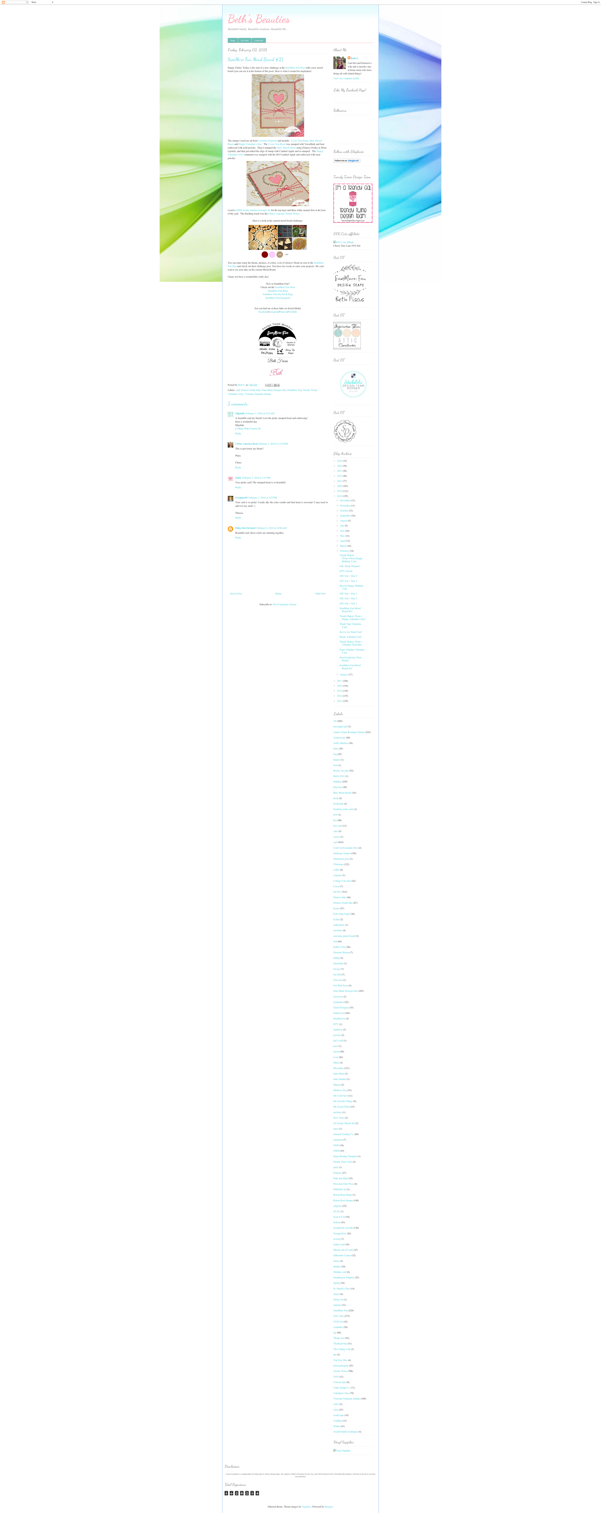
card (238, 390)
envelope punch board (344, 935)
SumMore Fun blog (295, 67)
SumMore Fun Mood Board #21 (350, 667)
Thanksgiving (340, 1343)
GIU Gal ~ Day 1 (348, 603)
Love (335, 1057)
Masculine (338, 1068)
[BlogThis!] (269, 385)
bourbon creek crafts (343, 809)
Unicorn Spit (339, 1382)
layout (336, 1051)
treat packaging (340, 1365)
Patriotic (337, 1172)
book (335, 798)
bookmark (338, 803)
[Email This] (266, 385)
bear (335, 765)
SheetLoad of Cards (343, 1249)
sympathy (338, 1327)
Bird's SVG (339, 776)
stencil (336, 1294)
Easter (336, 908)
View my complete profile (346, 78)
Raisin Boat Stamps (343, 1200)
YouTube (292, 311)
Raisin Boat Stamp (342, 1194)
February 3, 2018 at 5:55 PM (263, 497)
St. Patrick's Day (341, 1288)
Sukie (238, 477)
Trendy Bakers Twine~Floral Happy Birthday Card (351, 558)
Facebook (263, 311)
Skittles (337, 1266)
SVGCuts (338, 1321)
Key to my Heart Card (351, 631)
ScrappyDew (339, 1233)
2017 (340, 680)
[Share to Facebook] (275, 385)
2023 (340, 470)
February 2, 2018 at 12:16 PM (273, 443)
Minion (337, 1084)
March (343, 545)
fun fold (337, 974)
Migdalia (240, 413)
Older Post (320, 593)
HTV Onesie (346, 571)
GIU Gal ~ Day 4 (348, 580)
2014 (340, 695)
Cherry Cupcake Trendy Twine (283, 213)
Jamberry (337, 1029)
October (344, 510)
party (335, 1167)
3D (334, 721)
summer (337, 1304)
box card (337, 825)
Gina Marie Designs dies (274, 390)
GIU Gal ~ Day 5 (348, 575)
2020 (340, 486)
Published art (339, 1189)
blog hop (337, 787)
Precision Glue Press (343, 1183)
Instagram (273, 311)
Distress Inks (339, 897)
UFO (336, 1376)
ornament (338, 1139)
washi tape (338, 1415)
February (345, 550)
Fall (335, 941)
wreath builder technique (345, 1431)
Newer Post (236, 593)
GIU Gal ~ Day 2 (348, 598)
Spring (336, 1282)
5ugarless (306, 1506)
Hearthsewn (339, 1018)
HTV (336, 1024)
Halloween (338, 1013)
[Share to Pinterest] (278, 385)
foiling (336, 957)
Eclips (336, 919)
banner (336, 759)
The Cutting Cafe (341, 1349)
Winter (336, 1426)
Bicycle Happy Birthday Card (352, 587)
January (344, 674)
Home (233, 40)
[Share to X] (272, 385)
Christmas (338, 864)
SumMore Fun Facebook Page (278, 294)
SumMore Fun (294, 390)
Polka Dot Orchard (245, 528)
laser (335, 1046)
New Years (338, 1117)
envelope (337, 930)
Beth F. (355, 58)
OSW (336, 1145)
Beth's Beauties (259, 19)
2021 (340, 481)
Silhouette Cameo (342, 1255)
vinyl (335, 1409)
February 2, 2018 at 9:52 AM (260, 413)
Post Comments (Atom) (284, 604)
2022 (340, 475)
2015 (340, 690)
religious (337, 1205)
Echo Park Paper (341, 913)
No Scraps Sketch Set (344, 1123)
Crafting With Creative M (247, 428)
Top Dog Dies (340, 1360)
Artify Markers (340, 743)
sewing (336, 1238)
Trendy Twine (310, 390)
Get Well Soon (340, 985)
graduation (338, 1002)
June (342, 530)
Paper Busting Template (345, 1156)
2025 (340, 460)
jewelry (337, 1035)
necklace (337, 1112)
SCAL (336, 1211)
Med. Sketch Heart (286, 147)
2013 (340, 700)
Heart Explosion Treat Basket (350, 659)
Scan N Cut (339, 1216)
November (345, 505)
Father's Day (339, 946)
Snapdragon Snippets (343, 1277)
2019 (340, 491)
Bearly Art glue (341, 770)
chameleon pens (341, 858)
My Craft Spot (340, 1095)
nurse (336, 1128)
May (342, 535)
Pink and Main (340, 1178)
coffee (336, 869)
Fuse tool (337, 979)
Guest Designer (341, 1007)
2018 (340, 496)
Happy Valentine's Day (250, 144)
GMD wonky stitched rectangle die (253, 210)
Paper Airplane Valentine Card (352, 651)
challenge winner (341, 853)
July (342, 525)
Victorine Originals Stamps (257, 393)
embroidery (339, 924)
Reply (238, 433)
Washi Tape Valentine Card (350, 625)
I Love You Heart (299, 140)
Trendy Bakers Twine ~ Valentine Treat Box (351, 643)
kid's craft (338, 1040)
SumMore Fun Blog (278, 290)
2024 (340, 465)
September (345, 515)
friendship (338, 963)
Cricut (336, 886)
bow (335, 814)
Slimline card (339, 1271)
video (336, 1404)
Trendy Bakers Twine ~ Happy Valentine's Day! (353, 617)
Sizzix (336, 1261)
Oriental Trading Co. (343, 1134)
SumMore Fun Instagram (277, 297)
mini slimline (339, 1079)
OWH (336, 1150)
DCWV (337, 891)
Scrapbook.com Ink (343, 1227)
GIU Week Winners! (350, 566)
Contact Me (258, 40)
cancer (336, 836)
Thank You (338, 1338)
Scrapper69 (241, 497)
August (344, 520)
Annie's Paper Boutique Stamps (349, 732)
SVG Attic (338, 1315)
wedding (337, 1420)
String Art (338, 1299)
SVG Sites (245, 40)
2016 (340, 685)
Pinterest (283, 311)
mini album (338, 1073)
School (336, 1222)
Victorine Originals (267, 140)
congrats (337, 875)
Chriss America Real (246, 443)
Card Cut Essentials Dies (345, 847)
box (335, 820)
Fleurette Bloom (341, 952)
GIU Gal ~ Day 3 (348, 593)
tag (334, 1332)
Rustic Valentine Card (350, 636)
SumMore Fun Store (285, 287)
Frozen (336, 969)
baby (335, 748)
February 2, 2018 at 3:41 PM (256, 477)
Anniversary (339, 737)
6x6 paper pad (340, 726)
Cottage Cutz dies (342, 880)
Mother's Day (340, 1090)
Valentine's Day (235, 393)
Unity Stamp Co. (341, 1387)
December (345, 500)
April (343, 540)
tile (334, 1354)
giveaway (338, 996)
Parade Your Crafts (342, 1161)
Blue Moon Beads (342, 792)
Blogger (329, 1506)
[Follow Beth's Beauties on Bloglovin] (346, 161)
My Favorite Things (343, 1101)
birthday (337, 781)
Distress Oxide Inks (250, 390)
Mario (336, 1062)
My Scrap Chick (341, 1106)
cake (335, 831)
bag (335, 754)
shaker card (339, 1244)
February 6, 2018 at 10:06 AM (272, 527)
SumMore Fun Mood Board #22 (350, 610)
